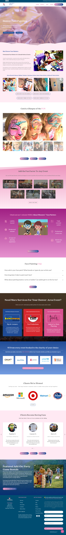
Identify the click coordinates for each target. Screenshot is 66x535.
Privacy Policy (38, 508)
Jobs (36, 502)
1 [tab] (32, 448)
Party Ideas (22, 504)
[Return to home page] (4, 4)
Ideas (47, 4)
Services (42, 4)
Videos (36, 506)
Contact (51, 4)
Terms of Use (38, 511)
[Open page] (10, 499)
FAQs (36, 504)
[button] (6, 0)
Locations (22, 506)
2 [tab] (34, 448)
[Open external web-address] (12, 318)
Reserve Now (22, 508)
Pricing (37, 4)
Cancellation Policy (39, 513)
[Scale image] (10, 84)
